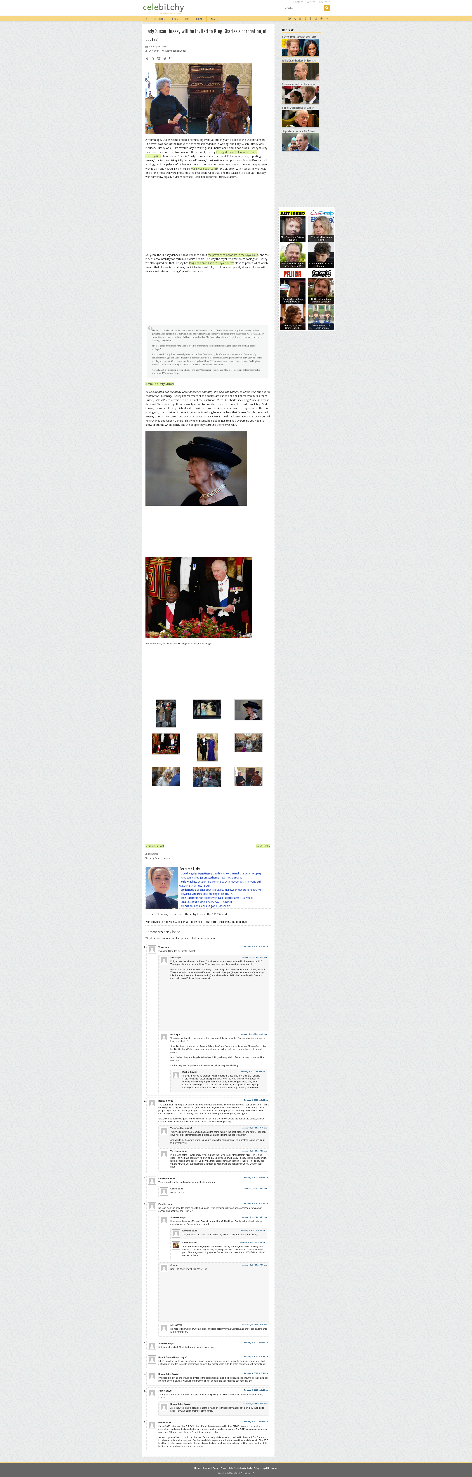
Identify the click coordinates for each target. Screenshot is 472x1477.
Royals (174, 19)
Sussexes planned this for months (298, 84)
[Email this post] (170, 59)
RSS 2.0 (216, 914)
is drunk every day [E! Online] (206, 902)
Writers (311, 2)
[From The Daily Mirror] (159, 384)
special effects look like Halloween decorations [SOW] (221, 889)
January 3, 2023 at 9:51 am (256, 1422)
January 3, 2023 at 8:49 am (256, 1343)
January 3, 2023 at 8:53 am (256, 1373)
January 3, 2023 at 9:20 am (256, 1390)
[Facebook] (305, 19)
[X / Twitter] (294, 19)
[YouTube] (316, 19)
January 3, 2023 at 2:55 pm (253, 1072)
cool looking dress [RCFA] (207, 893)
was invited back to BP (204, 168)
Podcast (199, 19)
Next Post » (263, 846)
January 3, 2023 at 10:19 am (254, 1325)
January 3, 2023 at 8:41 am (256, 946)
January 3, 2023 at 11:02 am (252, 1242)
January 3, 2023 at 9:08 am (254, 1265)
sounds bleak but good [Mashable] (206, 906)
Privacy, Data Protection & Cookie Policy (240, 1468)
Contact (298, 2)
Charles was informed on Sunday (297, 107)
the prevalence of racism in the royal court (233, 255)
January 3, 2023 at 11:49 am (254, 1034)
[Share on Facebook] (147, 59)
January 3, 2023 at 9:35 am (254, 1404)
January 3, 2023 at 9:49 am (254, 1188)
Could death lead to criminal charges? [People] (221, 873)
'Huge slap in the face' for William (298, 131)
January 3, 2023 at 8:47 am (256, 1178)
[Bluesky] (289, 19)
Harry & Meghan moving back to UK (299, 37)
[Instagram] (300, 19)
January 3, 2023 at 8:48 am (254, 1128)
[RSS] (326, 19)
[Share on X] (153, 59)
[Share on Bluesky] (159, 59)
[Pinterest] (321, 19)
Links (212, 19)
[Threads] (310, 19)
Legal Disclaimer (270, 1468)
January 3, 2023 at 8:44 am (256, 1100)
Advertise (324, 2)
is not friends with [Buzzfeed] (217, 898)
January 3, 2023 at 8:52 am (256, 1356)
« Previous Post (154, 846)
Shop (186, 19)
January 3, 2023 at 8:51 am (254, 1217)
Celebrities (159, 19)
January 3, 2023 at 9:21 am (254, 1151)
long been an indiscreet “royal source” (211, 263)
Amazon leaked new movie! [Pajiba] (212, 877)
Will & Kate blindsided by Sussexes (299, 60)
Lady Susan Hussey (175, 50)
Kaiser (155, 50)
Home (197, 1468)
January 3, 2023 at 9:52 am (254, 957)
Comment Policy (210, 1468)
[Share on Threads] (164, 59)
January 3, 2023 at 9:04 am (253, 1230)
